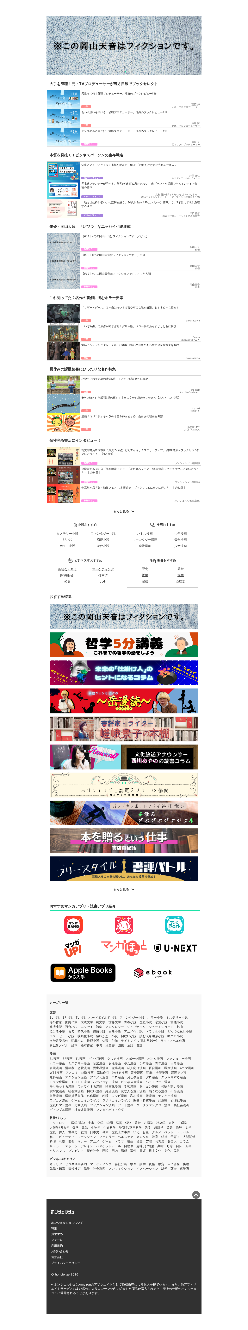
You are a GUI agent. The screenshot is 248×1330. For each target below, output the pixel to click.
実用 (186, 1164)
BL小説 (54, 1017)
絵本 (74, 1045)
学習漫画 (130, 1086)
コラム (184, 1141)
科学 (180, 575)
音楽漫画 (99, 1063)
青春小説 (130, 1022)
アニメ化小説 (133, 1031)
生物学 (95, 1127)
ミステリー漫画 (79, 1063)
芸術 (180, 569)
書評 (143, 1151)
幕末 (105, 1132)
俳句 (115, 1041)
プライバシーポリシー (65, 1263)
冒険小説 (114, 1031)
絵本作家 (87, 1045)
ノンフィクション (120, 1169)
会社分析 (121, 1164)
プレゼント (76, 1151)
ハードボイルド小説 (102, 1017)
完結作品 (103, 1072)
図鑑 (121, 1045)
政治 (85, 1127)
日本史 (94, 1132)
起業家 (184, 1169)
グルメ (156, 1132)
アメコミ (72, 1072)
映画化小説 (85, 1036)
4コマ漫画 (187, 1068)
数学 (75, 1127)
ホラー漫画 (57, 1063)
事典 (99, 1045)
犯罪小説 (77, 1041)
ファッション (87, 1137)
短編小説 (99, 1031)
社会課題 (99, 1169)
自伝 (179, 1146)
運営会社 (57, 1257)
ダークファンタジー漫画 (153, 1105)
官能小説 (176, 1022)
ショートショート (161, 1027)
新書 (188, 1146)
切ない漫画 (94, 1091)
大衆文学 (87, 1022)
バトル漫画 (145, 533)
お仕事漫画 (135, 1077)
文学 (188, 1127)
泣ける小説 (57, 1031)
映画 (130, 1141)
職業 (87, 1169)
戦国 (84, 1132)
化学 (100, 1123)
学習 (133, 1164)
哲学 (145, 575)
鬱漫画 (150, 1096)
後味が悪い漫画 (172, 1086)
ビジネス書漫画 (132, 1082)
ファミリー (107, 1137)
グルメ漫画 (115, 1059)
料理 (53, 1141)
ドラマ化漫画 (59, 1082)
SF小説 (67, 540)
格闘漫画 (87, 1072)
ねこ (53, 1137)
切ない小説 (128, 1036)
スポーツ (71, 1146)
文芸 (53, 1012)
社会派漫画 (76, 1091)
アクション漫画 (76, 1077)
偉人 (62, 1132)
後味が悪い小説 (107, 1036)
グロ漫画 (152, 1077)
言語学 (148, 1123)
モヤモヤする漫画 (62, 1086)
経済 (128, 1123)
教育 (155, 1137)
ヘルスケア (125, 1137)
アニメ (94, 1141)
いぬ (136, 1132)
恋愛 (62, 1141)
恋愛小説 (103, 540)
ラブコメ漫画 (59, 1100)
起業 (67, 582)
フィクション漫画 (102, 1105)
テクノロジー (59, 1123)
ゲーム (107, 1141)
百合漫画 (155, 1068)
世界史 (73, 1132)
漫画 (53, 1053)
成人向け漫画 (136, 1068)
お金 (103, 582)
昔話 (139, 1045)
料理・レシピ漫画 (114, 1096)
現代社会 (93, 1151)
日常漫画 (176, 1063)
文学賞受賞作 (59, 1041)
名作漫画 (93, 1096)
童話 (130, 1045)
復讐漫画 (56, 1096)
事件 (133, 1151)
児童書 (110, 1045)
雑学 (164, 1169)
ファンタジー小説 (103, 533)
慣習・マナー (77, 1141)
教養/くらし (58, 1118)
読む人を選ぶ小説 (152, 1036)
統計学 (159, 1127)
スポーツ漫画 (135, 1059)
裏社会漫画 (181, 1105)
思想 (124, 1151)
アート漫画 (125, 1105)
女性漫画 (114, 1063)
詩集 (99, 1027)
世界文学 (114, 1022)
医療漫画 (170, 1068)
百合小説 (71, 1027)
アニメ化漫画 (99, 1077)
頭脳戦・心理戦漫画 (172, 1100)
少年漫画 (180, 533)
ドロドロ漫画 (80, 1082)
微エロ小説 (175, 1036)
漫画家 (69, 1068)
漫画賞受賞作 (74, 1096)
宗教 (145, 581)
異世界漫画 (100, 1068)
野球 (170, 1146)
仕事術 (103, 575)
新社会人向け (67, 569)
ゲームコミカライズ (85, 1100)
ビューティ (66, 1137)
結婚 (164, 1137)
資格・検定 (156, 1164)
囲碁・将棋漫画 (144, 1100)
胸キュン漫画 (149, 1086)
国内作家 (71, 1022)
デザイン (87, 1146)
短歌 (105, 1041)
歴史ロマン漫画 (60, 1105)
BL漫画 (54, 1059)
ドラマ (119, 1141)
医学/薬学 (78, 1123)
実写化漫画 (57, 1091)
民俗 (177, 1151)
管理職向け (67, 575)
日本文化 (155, 1151)
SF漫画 (67, 1059)
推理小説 (93, 1041)
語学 (143, 1164)
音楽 (139, 1141)
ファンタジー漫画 (145, 540)
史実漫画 (80, 1105)
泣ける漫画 (120, 1072)
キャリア (56, 1164)
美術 (160, 1146)
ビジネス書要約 (76, 1164)
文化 (167, 1151)
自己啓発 (173, 1164)
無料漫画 (56, 1077)
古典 (71, 1031)
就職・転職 (57, 1169)
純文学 (100, 1022)
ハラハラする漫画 (105, 1082)
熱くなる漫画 (158, 1091)
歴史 (145, 569)
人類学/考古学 (59, 1127)
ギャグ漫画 (96, 1059)
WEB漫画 (56, 1072)
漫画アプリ (179, 1072)
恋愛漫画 (145, 546)
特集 (54, 1228)
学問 (110, 1123)
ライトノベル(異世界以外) (139, 1041)
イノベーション (147, 1169)
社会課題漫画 (83, 1110)
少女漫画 (180, 546)
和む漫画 (136, 1096)
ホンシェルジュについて (67, 1222)
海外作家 (56, 1022)
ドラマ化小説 (155, 1031)
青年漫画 (180, 540)
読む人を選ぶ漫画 (133, 1091)
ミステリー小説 (67, 533)
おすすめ (57, 1234)
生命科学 (109, 1127)
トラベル (183, 1132)
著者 (173, 1169)
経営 (119, 1123)
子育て (175, 1137)
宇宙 (91, 1123)
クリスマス (57, 1151)
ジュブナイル (136, 1027)
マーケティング (103, 569)
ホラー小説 (67, 546)
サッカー (56, 1146)
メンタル (142, 1137)
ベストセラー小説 (62, 1036)
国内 (115, 1151)
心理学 (180, 581)
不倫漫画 (176, 1091)
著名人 (172, 1141)
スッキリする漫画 (173, 1077)
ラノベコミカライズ (116, 1100)
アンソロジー (114, 1027)
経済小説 (56, 1027)
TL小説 (80, 1017)
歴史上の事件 (121, 1132)
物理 (179, 1127)
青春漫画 (137, 1072)
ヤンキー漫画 (167, 1096)
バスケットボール (108, 1146)
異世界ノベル (59, 1045)
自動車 (128, 1146)
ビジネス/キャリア (63, 1159)
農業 (170, 1127)
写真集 (159, 1141)
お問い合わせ (60, 1251)
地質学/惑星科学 (130, 1127)
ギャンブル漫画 (60, 1110)
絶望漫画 (111, 1091)
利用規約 (57, 1245)
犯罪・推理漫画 (157, 1072)
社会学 (160, 1123)
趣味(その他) (145, 1146)
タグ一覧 (57, 1240)
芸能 (149, 1141)
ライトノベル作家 (172, 1041)
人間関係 (189, 1137)
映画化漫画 (113, 1086)
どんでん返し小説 (179, 1031)
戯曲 (180, 1027)
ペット (169, 1132)
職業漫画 (118, 1068)
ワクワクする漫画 (90, 1086)
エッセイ (87, 1027)
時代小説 (103, 546)
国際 (105, 1151)
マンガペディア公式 (110, 1110)
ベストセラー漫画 (158, 1082)
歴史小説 (146, 1022)
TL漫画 (80, 1059)
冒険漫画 (56, 1068)
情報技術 (74, 1169)
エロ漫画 (118, 1077)
